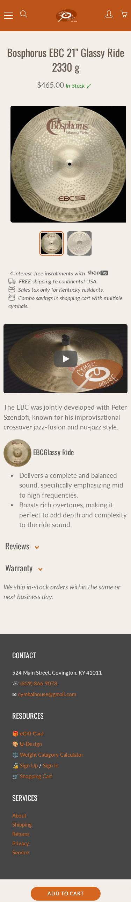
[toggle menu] (8, 15)
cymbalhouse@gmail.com (47, 694)
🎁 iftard (27, 733)
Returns (21, 834)
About (19, 816)
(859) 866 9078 (38, 683)
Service (20, 852)
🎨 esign (27, 744)
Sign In (50, 765)
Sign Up (29, 765)
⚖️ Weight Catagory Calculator (47, 755)
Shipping (22, 825)
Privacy (20, 843)
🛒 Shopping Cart (32, 776)
